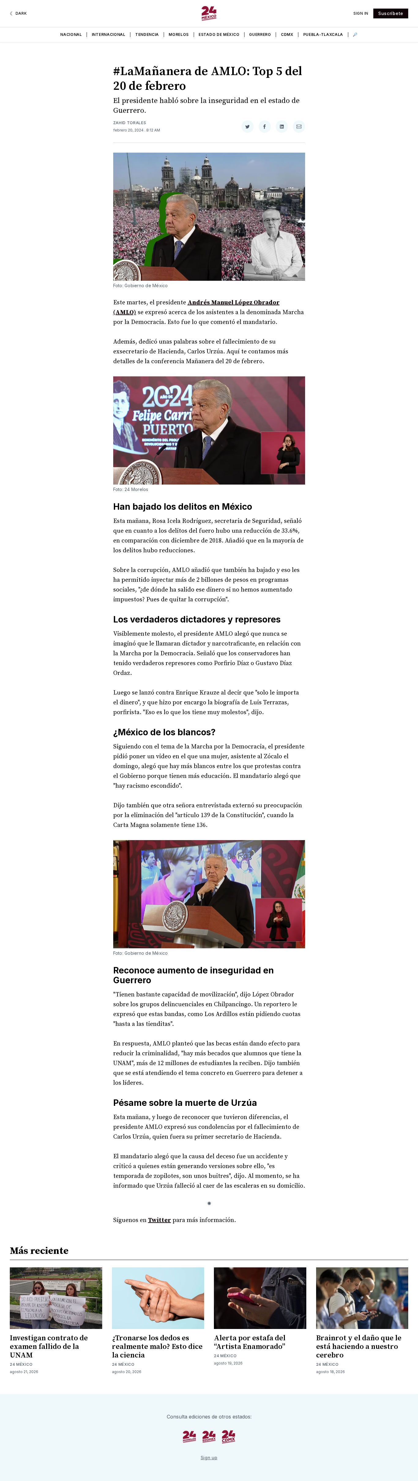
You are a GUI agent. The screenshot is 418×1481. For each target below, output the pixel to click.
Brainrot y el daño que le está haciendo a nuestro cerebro (358, 1347)
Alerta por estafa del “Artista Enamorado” (250, 1342)
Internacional (108, 34)
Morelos (179, 34)
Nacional (71, 34)
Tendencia (147, 34)
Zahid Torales (129, 122)
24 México (21, 1364)
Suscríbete (390, 13)
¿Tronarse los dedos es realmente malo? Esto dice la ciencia (157, 1347)
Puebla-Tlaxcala (323, 34)
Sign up (209, 1457)
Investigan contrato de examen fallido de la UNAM (49, 1347)
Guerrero (260, 34)
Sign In (360, 13)
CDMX (287, 34)
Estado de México (219, 34)
